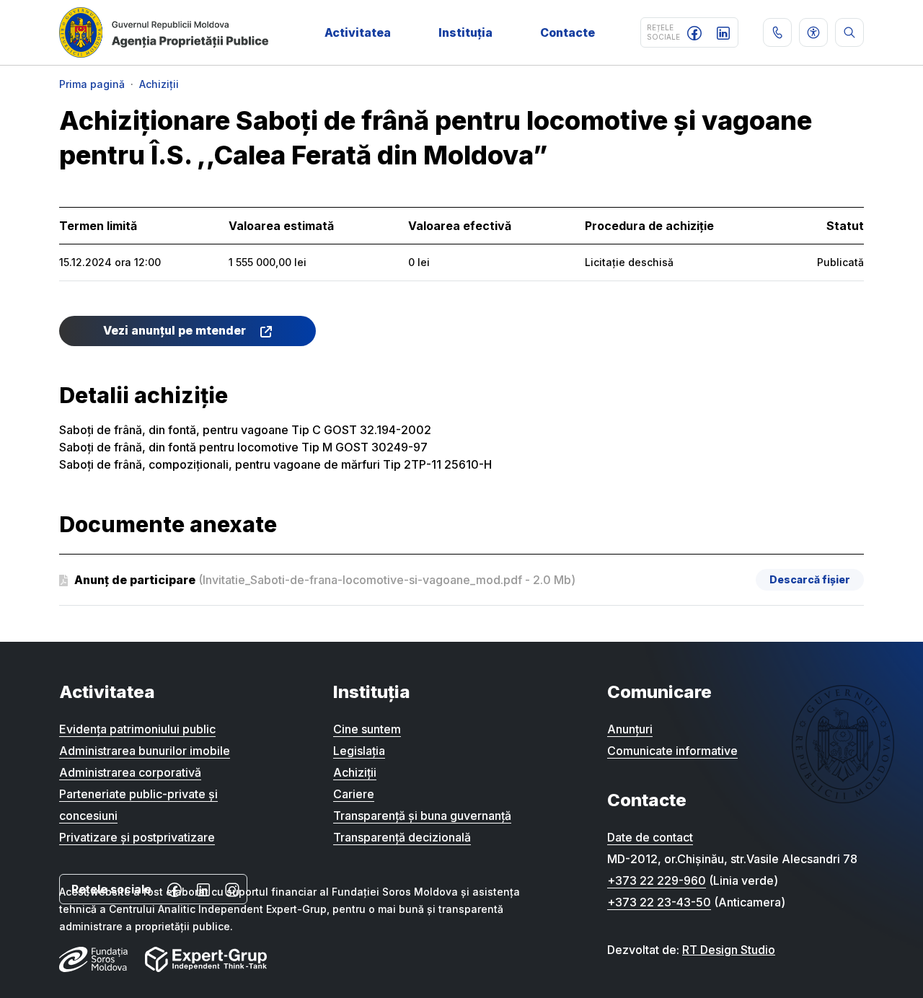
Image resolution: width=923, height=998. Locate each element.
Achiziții (159, 84)
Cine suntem (367, 729)
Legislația (359, 750)
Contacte (567, 32)
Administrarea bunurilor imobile (144, 750)
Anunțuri (630, 729)
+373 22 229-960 (656, 880)
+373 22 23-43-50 (659, 902)
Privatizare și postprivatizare (137, 837)
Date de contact (650, 837)
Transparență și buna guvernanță (422, 815)
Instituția (465, 32)
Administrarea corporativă (130, 772)
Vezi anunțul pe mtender (176, 330)
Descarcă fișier (809, 579)
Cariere (353, 794)
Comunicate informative (672, 750)
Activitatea (357, 32)
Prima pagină (92, 84)
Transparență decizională (402, 837)
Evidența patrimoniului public (137, 729)
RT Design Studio (728, 949)
